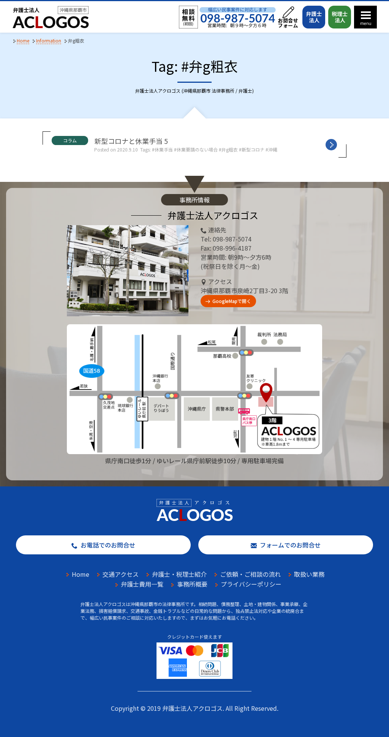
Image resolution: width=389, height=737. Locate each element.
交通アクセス (121, 574)
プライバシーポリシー (251, 584)
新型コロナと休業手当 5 (131, 141)
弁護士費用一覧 (142, 584)
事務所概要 (192, 584)
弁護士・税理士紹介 (179, 574)
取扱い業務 (309, 574)
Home (80, 574)
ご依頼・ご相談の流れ (250, 574)
